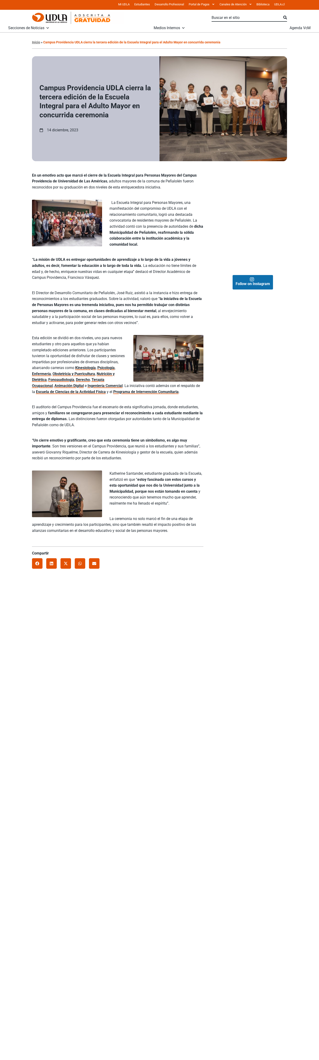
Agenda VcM (300, 28)
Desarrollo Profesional (169, 4)
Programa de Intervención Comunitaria (146, 392)
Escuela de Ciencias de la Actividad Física (71, 392)
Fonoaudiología (61, 379)
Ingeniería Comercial (105, 386)
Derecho (83, 379)
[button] (37, 563)
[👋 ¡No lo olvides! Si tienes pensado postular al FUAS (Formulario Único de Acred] (269, 185)
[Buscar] (285, 18)
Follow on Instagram (253, 284)
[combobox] (247, 18)
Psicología (106, 368)
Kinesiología (85, 368)
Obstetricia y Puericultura (74, 374)
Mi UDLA (124, 4)
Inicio (36, 42)
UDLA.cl (279, 4)
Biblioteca (262, 4)
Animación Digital (69, 386)
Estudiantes (142, 4)
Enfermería (41, 374)
